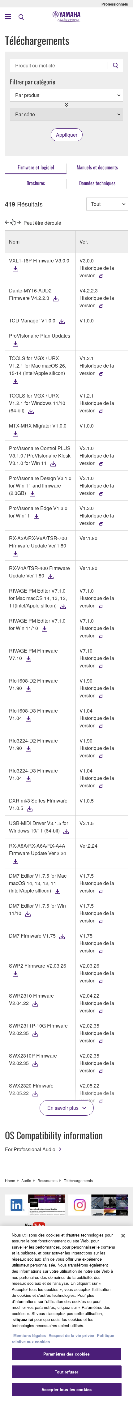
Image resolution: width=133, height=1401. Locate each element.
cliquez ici (23, 1319)
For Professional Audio (30, 1149)
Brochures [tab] (36, 183)
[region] (66, 1313)
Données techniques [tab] (97, 183)
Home (10, 1180)
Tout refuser (66, 1372)
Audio (26, 1180)
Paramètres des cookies (66, 1354)
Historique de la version (96, 271)
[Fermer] (123, 1235)
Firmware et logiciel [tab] (36, 167)
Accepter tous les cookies (66, 1389)
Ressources (47, 1180)
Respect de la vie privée (71, 1335)
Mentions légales (29, 1335)
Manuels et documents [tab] (97, 167)
